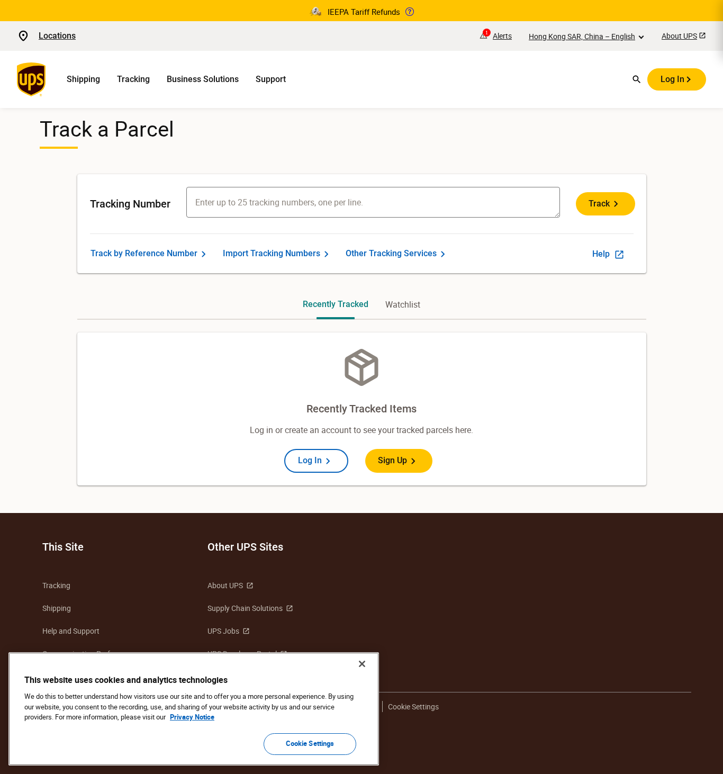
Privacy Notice (192, 717)
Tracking (133, 79)
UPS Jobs (223, 631)
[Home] (33, 79)
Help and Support (71, 631)
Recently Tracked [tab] (335, 304)
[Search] (636, 79)
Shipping (83, 79)
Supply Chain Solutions (245, 608)
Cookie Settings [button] (413, 706)
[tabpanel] (361, 408)
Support (271, 79)
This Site (63, 547)
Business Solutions (203, 79)
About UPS (679, 36)
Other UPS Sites (245, 547)
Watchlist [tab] (402, 304)
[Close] (362, 664)
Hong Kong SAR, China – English (582, 36)
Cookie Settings (310, 743)
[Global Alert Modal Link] (409, 11)
